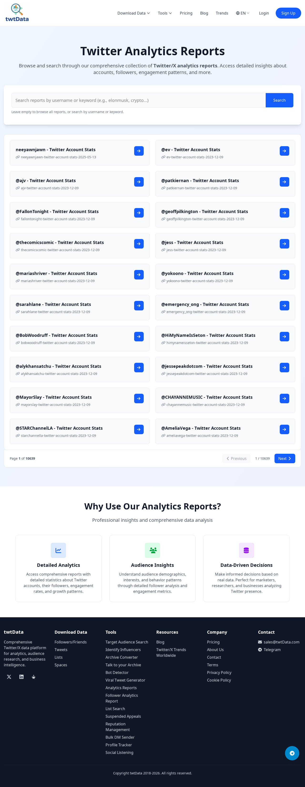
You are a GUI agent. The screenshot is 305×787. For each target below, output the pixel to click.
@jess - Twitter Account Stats (192, 242)
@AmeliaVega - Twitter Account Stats (201, 428)
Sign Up (288, 13)
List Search (115, 708)
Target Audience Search (127, 642)
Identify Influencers (123, 649)
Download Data (131, 13)
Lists (59, 657)
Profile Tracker (119, 744)
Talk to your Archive (123, 664)
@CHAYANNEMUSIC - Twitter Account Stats (207, 397)
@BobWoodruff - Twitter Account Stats (57, 335)
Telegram (272, 649)
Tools (163, 13)
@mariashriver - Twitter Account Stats (56, 273)
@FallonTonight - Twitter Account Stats (57, 211)
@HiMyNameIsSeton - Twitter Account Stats (208, 335)
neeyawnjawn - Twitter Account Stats (56, 149)
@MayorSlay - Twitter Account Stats (54, 397)
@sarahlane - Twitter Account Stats (53, 304)
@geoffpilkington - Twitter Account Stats (204, 211)
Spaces (61, 664)
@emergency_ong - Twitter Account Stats (205, 304)
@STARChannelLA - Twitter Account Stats (59, 428)
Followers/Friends (71, 642)
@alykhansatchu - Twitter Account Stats (58, 366)
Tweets (61, 649)
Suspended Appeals (123, 716)
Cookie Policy (219, 680)
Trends (222, 13)
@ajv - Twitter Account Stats (46, 180)
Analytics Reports (121, 687)
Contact (214, 657)
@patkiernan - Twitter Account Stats (200, 180)
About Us (215, 649)
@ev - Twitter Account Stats (190, 149)
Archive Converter (122, 657)
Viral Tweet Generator (125, 680)
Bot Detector (117, 672)
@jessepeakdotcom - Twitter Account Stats (207, 366)
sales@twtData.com (282, 642)
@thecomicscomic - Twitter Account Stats (60, 242)
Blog (204, 13)
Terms (212, 664)
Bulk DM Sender (120, 737)
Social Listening (119, 752)
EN (243, 13)
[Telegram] (292, 753)
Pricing (186, 13)
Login (264, 13)
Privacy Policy (219, 672)
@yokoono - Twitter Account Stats (197, 273)
